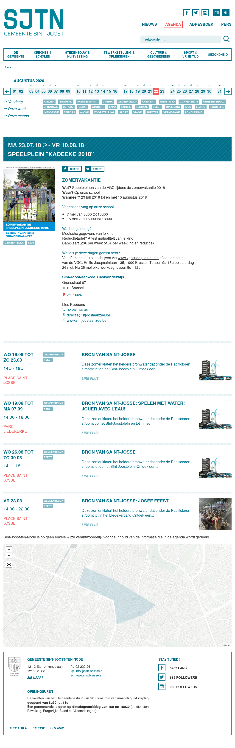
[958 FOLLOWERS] (161, 686)
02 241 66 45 (77, 309)
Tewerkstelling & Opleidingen (119, 54)
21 (150, 91)
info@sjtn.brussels (89, 671)
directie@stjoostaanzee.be (88, 315)
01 (15, 91)
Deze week (17, 108)
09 (68, 91)
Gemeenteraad (213, 101)
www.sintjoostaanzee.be (86, 320)
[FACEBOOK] (186, 12)
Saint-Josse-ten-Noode (34, 22)
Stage (137, 112)
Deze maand (18, 115)
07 (56, 91)
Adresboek (201, 24)
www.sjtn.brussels (88, 675)
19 (138, 91)
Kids (188, 106)
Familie (126, 106)
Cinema (108, 101)
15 (109, 91)
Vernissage (171, 112)
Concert (148, 101)
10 (78, 91)
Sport (123, 112)
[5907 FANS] (161, 667)
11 (84, 91)
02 (21, 91)
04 (37, 91)
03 (31, 91)
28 (197, 91)
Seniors (69, 112)
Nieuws (149, 24)
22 (156, 91)
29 (203, 91)
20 (144, 91)
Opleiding (173, 106)
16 (115, 91)
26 (185, 91)
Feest (157, 106)
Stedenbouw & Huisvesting (77, 54)
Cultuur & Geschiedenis (158, 54)
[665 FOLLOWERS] (161, 677)
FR (216, 12)
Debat (82, 106)
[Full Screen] (9, 564)
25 (179, 91)
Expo (112, 106)
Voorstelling (104, 112)
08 (62, 91)
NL (226, 12)
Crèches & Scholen (42, 54)
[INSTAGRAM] (205, 12)
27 (191, 91)
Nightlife (217, 106)
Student (98, 106)
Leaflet (226, 645)
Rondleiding (194, 112)
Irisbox (39, 728)
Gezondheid (218, 55)
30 (209, 91)
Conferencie (189, 101)
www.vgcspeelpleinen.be (138, 257)
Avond (84, 112)
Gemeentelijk (127, 101)
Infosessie (51, 112)
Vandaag (15, 101)
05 (44, 91)
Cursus (68, 106)
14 (103, 91)
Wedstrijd (167, 101)
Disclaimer (17, 728)
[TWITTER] (195, 12)
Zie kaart (75, 295)
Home (7, 67)
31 (220, 91)
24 (173, 91)
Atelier (49, 101)
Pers (226, 24)
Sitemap (57, 728)
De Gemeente (15, 54)
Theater (152, 112)
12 (91, 91)
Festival (142, 106)
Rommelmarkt (87, 101)
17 (125, 91)
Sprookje (51, 106)
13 (97, 91)
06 (50, 91)
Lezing (200, 106)
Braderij (65, 101)
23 (162, 91)
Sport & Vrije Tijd (190, 54)
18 (131, 91)
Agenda (173, 24)
